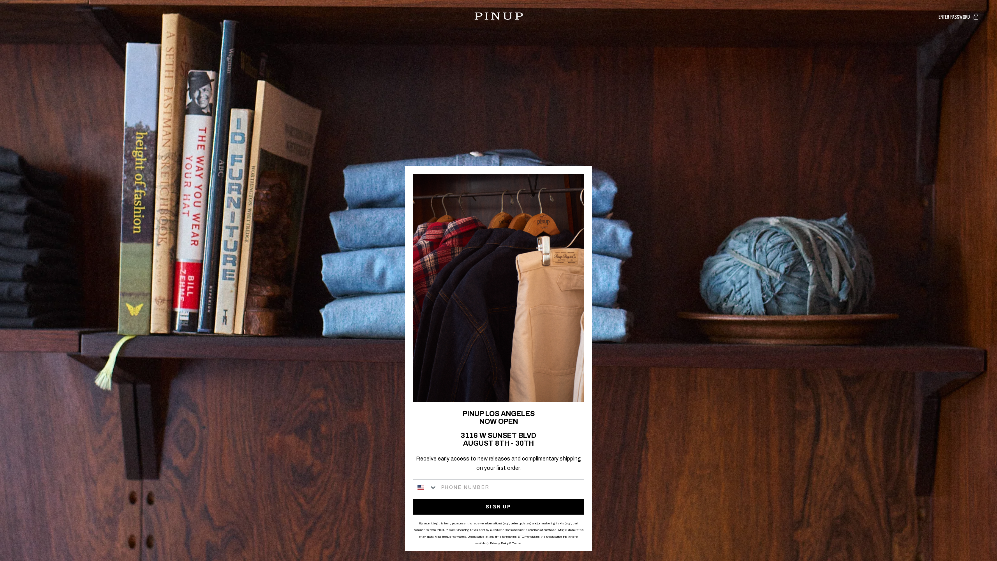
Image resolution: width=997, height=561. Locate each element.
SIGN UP (498, 507)
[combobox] (425, 487)
